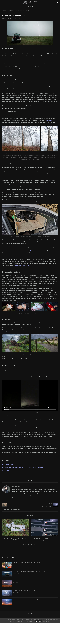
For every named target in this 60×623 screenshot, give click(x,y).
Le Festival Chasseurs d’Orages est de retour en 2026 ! (26, 599)
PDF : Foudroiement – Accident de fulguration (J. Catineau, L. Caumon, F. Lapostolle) (22, 467)
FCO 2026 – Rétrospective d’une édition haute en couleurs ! (27, 562)
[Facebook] (24, 614)
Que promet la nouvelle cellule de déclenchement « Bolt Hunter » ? (29, 571)
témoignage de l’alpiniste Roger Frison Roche (22, 250)
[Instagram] (30, 6)
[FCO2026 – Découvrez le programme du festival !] (7, 583)
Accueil (4, 10)
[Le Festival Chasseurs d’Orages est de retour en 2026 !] (7, 602)
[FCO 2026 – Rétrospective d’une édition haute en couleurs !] (7, 565)
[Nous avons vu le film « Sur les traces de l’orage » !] (7, 593)
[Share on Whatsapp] (30, 480)
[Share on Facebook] (27, 480)
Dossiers (11, 10)
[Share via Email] (31, 480)
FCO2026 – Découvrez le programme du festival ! (25, 581)
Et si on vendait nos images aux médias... (44, 538)
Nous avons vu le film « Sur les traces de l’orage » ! (25, 590)
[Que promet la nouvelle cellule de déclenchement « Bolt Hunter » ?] (7, 574)
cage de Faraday (47, 192)
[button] (4, 531)
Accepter (38, 621)
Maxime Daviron (9, 18)
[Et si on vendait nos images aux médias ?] (44, 527)
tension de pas (42, 173)
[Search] (57, 2)
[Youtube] (32, 6)
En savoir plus (46, 621)
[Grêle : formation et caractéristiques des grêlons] (15, 527)
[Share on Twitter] (28, 480)
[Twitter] (28, 6)
